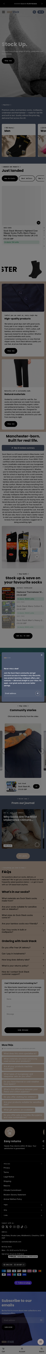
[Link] (7, 657)
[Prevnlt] (37, 693)
